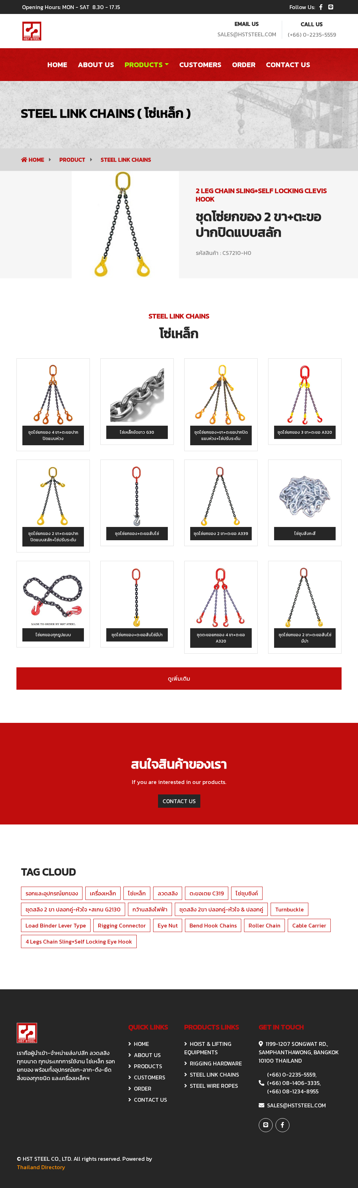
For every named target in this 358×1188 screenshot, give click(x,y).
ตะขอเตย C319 (206, 893)
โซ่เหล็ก (137, 893)
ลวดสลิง (168, 893)
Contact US (288, 64)
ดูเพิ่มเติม (179, 678)
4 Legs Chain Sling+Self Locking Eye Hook (79, 941)
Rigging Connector (122, 925)
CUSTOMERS (149, 1077)
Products (144, 64)
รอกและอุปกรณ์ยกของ (52, 893)
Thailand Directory (41, 1167)
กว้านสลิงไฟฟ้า (150, 909)
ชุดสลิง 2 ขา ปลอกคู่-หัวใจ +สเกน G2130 (73, 909)
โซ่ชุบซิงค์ (247, 893)
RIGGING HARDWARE (216, 1063)
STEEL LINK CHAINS (126, 159)
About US (96, 64)
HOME (141, 1044)
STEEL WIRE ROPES (214, 1085)
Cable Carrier (309, 925)
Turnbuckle (289, 909)
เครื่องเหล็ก (103, 893)
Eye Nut (168, 925)
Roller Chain (264, 925)
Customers (200, 64)
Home (57, 64)
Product (73, 159)
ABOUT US (147, 1055)
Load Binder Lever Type (56, 925)
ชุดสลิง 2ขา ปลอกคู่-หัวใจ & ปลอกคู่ (221, 909)
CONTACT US (179, 801)
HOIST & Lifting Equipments (207, 1048)
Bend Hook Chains (213, 925)
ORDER (142, 1088)
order (244, 64)
